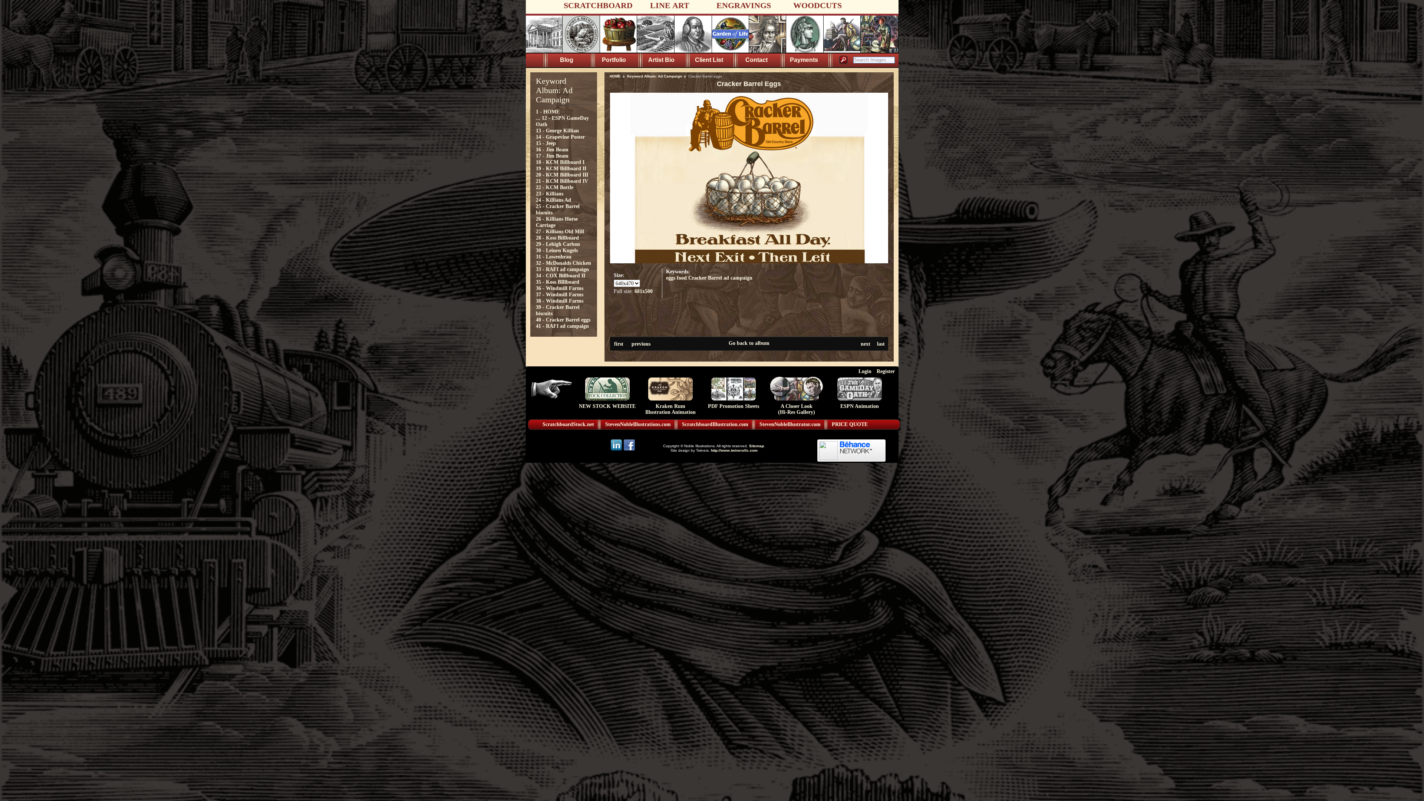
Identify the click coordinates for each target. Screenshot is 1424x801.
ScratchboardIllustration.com (715, 424)
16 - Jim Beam (552, 149)
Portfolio (614, 60)
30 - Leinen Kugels (557, 250)
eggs (670, 278)
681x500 (643, 291)
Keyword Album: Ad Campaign (654, 76)
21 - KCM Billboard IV (562, 181)
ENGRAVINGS (743, 5)
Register (886, 371)
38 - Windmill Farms (559, 301)
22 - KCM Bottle (554, 187)
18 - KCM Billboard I (560, 162)
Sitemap (756, 446)
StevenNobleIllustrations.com (638, 424)
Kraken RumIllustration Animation (670, 409)
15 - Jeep (546, 143)
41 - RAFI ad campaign (562, 326)
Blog (566, 60)
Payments (804, 60)
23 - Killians (549, 194)
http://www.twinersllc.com (734, 450)
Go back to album (749, 343)
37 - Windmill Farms (559, 294)
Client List (709, 60)
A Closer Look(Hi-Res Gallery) (796, 409)
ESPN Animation (859, 406)
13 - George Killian (557, 131)
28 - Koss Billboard (557, 238)
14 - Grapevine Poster (560, 137)
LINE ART (669, 5)
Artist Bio (661, 60)
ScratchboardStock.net (568, 424)
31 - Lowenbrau (553, 257)
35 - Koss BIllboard (557, 282)
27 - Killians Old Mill (560, 231)
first (618, 344)
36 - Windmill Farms (559, 288)
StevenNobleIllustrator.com (790, 424)
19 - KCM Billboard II (561, 168)
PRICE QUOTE (850, 424)
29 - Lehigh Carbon (558, 244)
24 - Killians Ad (553, 200)
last (881, 344)
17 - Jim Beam (552, 156)
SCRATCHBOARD (598, 5)
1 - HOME (548, 112)
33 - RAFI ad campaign (562, 269)
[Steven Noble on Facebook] (629, 450)
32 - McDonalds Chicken (563, 263)
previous (641, 344)
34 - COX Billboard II (560, 275)
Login (864, 371)
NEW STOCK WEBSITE (607, 406)
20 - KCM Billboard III (562, 175)
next (865, 344)
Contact (756, 60)
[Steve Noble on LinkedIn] (616, 450)
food (682, 278)
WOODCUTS (817, 5)
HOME (615, 76)
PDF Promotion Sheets (733, 406)
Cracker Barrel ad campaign (720, 278)
